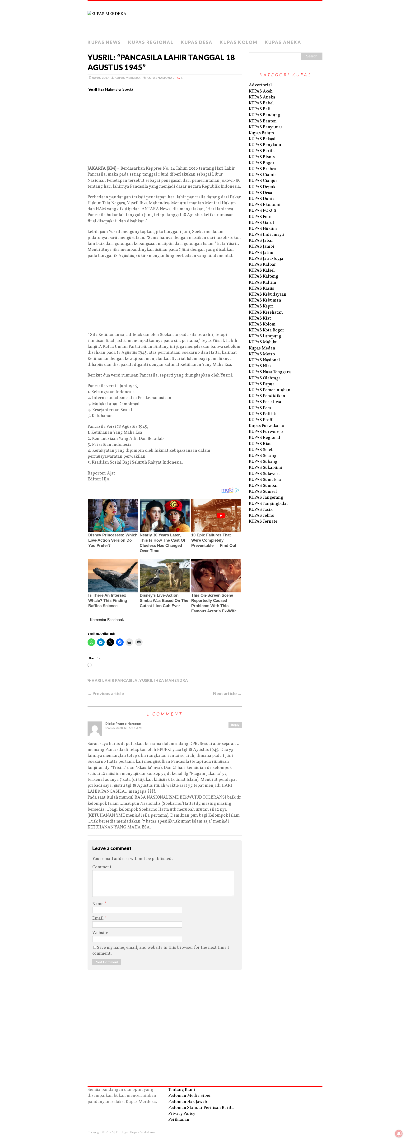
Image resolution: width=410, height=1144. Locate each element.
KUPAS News (104, 42)
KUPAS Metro (262, 354)
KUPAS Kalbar (262, 265)
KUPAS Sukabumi (265, 468)
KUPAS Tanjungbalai (268, 504)
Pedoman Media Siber (189, 1096)
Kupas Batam (261, 133)
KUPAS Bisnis (262, 157)
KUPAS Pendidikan (267, 396)
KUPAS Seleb (261, 450)
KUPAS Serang (262, 456)
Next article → (227, 693)
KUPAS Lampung (265, 336)
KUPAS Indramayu (266, 235)
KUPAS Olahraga (265, 378)
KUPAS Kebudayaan (267, 295)
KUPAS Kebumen (265, 300)
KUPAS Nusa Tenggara (270, 372)
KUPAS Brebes (262, 169)
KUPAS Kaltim (262, 283)
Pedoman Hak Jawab (187, 1102)
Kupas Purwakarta (266, 426)
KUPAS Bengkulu (265, 145)
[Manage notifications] (399, 1133)
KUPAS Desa (197, 42)
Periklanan (178, 1120)
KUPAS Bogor (262, 163)
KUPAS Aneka (283, 42)
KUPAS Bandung (264, 115)
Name (98, 904)
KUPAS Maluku (263, 342)
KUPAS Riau (260, 444)
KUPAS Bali (259, 109)
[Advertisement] (165, 130)
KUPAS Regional (151, 42)
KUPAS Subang (263, 462)
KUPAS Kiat (260, 318)
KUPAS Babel (261, 103)
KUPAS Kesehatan (266, 313)
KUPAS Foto (260, 217)
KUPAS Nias (260, 366)
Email (98, 918)
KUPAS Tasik (261, 510)
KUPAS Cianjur (263, 181)
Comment (102, 867)
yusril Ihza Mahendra (163, 680)
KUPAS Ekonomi (264, 205)
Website (100, 933)
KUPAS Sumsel (263, 492)
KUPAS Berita (262, 151)
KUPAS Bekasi (262, 139)
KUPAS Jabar (261, 241)
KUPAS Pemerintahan (269, 390)
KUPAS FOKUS (262, 211)
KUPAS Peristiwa (265, 402)
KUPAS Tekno (261, 516)
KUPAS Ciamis (262, 175)
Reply (235, 725)
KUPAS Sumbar (263, 486)
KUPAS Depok (262, 187)
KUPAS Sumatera (265, 480)
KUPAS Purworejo (266, 432)
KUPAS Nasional (160, 77)
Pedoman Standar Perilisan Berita (201, 1108)
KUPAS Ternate (263, 522)
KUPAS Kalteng (263, 276)
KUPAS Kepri (261, 306)
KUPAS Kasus (261, 289)
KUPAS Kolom (239, 42)
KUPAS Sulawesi (264, 474)
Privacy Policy (181, 1114)
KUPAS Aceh (261, 91)
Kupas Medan (262, 348)
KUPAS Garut (261, 223)
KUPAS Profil (261, 420)
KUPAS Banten (263, 121)
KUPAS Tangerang (266, 498)
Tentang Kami (181, 1090)
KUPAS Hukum (263, 229)
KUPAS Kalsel (262, 271)
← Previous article (106, 693)
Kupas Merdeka (128, 77)
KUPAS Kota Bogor (266, 330)
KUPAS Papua (262, 384)
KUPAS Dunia (262, 199)
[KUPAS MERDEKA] (205, 19)
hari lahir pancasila (114, 680)
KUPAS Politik (262, 414)
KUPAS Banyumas (266, 127)
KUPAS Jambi (261, 247)
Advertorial (260, 85)
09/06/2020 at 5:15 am (123, 728)
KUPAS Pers (260, 408)
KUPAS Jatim (261, 253)
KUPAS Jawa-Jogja (266, 259)
